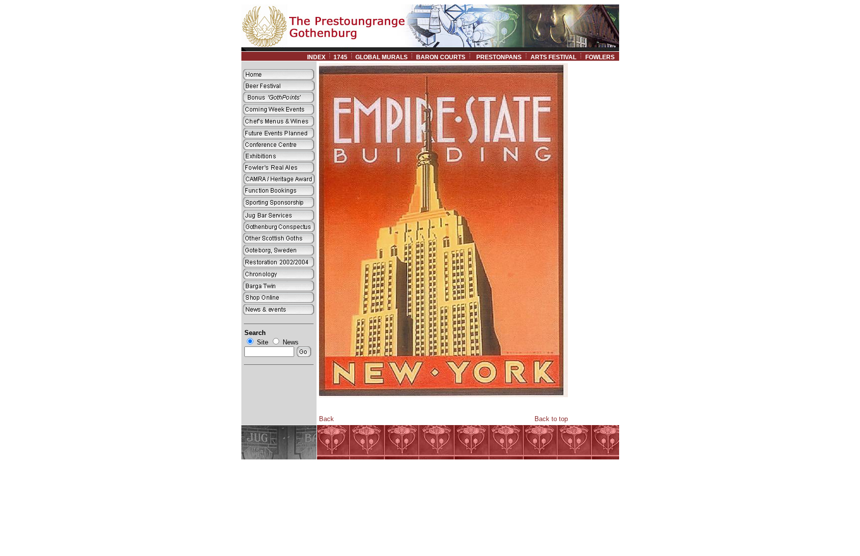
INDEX (316, 57)
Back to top (551, 419)
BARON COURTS (440, 57)
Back (326, 419)
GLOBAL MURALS (381, 57)
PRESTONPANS (499, 57)
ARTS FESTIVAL (553, 57)
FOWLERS (602, 57)
